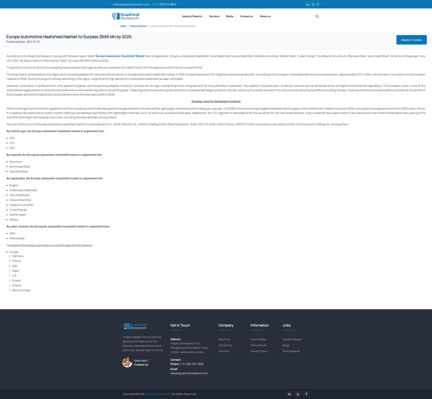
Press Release (291, 351)
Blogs (286, 345)
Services (224, 351)
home (123, 26)
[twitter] (312, 4)
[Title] (317, 16)
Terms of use (258, 345)
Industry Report (292, 339)
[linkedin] (307, 4)
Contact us (141, 364)
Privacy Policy (259, 351)
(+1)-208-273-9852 (165, 4)
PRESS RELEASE (138, 26)
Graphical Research (157, 394)
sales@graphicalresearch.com (131, 4)
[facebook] (318, 4)
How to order (258, 339)
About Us (224, 339)
